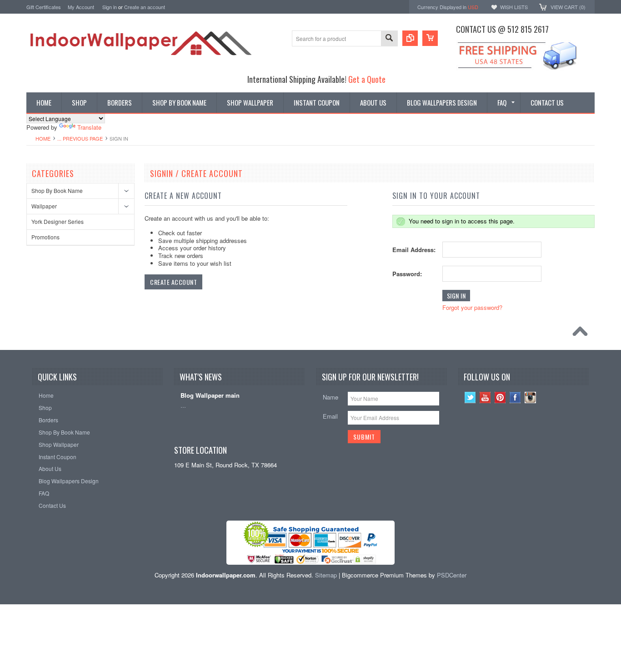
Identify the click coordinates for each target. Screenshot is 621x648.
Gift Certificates (43, 6)
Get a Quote (367, 79)
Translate (89, 127)
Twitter (470, 397)
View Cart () (568, 6)
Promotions (45, 237)
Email (330, 416)
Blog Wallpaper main (210, 396)
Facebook (515, 397)
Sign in (109, 6)
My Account (81, 6)
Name (330, 397)
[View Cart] (430, 38)
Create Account (173, 282)
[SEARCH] (389, 39)
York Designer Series (57, 221)
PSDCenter (451, 575)
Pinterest (500, 397)
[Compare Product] (410, 38)
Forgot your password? (472, 307)
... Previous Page (80, 138)
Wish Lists (514, 6)
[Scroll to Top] (582, 333)
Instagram (530, 397)
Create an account (144, 6)
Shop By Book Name (57, 190)
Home (42, 138)
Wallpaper (44, 206)
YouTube (485, 397)
